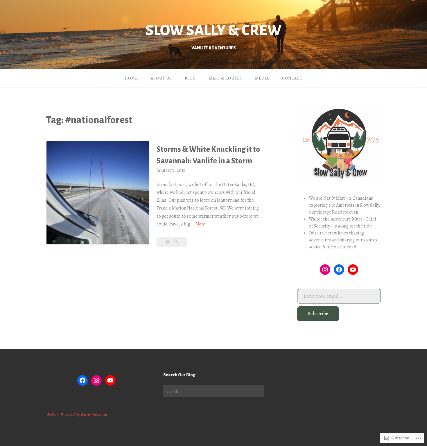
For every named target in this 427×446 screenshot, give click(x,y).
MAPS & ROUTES (225, 78)
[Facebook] (339, 269)
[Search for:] (213, 391)
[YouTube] (353, 269)
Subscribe (318, 313)
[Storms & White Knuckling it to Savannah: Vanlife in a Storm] (176, 242)
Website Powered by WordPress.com (76, 414)
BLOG (190, 78)
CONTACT (292, 78)
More (200, 224)
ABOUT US (161, 78)
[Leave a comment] (168, 242)
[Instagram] (325, 269)
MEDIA (262, 78)
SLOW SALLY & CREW (213, 30)
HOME (131, 78)
